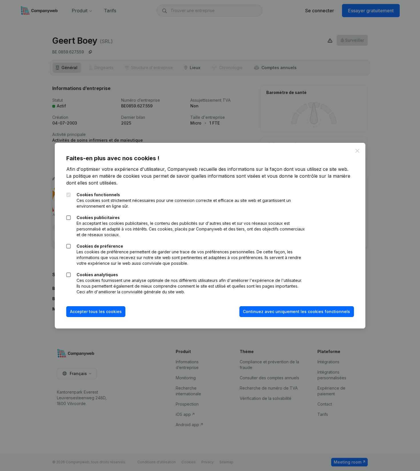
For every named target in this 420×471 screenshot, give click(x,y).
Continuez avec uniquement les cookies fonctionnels (296, 311)
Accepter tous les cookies (96, 311)
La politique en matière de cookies (103, 176)
